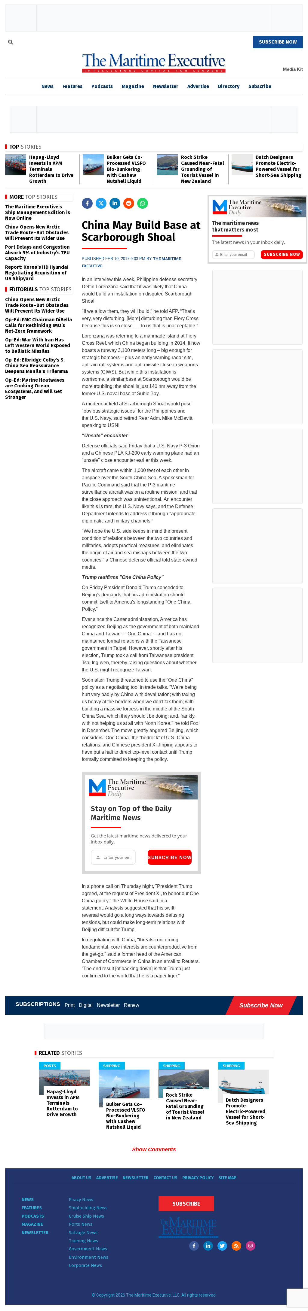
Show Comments (154, 1149)
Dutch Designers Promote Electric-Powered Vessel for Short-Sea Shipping (278, 166)
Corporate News (85, 1265)
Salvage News (83, 1232)
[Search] (10, 43)
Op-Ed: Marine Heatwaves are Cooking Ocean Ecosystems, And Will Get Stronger (34, 388)
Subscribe (259, 86)
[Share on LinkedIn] (114, 203)
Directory (228, 86)
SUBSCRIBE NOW (278, 42)
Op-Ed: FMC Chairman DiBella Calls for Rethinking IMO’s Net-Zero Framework (38, 325)
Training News (83, 1240)
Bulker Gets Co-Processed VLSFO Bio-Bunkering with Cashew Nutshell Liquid (126, 169)
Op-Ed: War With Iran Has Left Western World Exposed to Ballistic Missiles (37, 345)
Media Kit (293, 69)
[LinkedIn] (208, 1246)
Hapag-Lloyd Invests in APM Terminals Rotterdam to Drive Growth (51, 169)
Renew (131, 1005)
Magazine (133, 86)
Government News (88, 1249)
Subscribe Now (170, 857)
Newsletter (165, 86)
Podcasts (102, 86)
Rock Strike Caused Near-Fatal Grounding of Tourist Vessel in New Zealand (202, 169)
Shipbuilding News (88, 1207)
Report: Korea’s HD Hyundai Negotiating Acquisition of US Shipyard (37, 272)
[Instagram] (250, 1246)
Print (70, 1005)
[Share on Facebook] (87, 203)
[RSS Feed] (236, 1246)
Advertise (198, 86)
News (28, 1199)
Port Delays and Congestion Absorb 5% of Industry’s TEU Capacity (37, 252)
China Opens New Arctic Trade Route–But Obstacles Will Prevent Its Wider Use (37, 232)
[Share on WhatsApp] (142, 203)
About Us (81, 1177)
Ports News (80, 1224)
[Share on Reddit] (128, 203)
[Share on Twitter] (101, 203)
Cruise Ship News (86, 1216)
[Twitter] (222, 1246)
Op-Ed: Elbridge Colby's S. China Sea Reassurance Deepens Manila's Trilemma (36, 365)
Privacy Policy (198, 1177)
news (48, 86)
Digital (86, 1005)
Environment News (88, 1257)
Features (72, 86)
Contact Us (165, 1177)
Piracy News (81, 1199)
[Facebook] (194, 1246)
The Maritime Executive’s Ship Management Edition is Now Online (37, 212)
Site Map (227, 1177)
